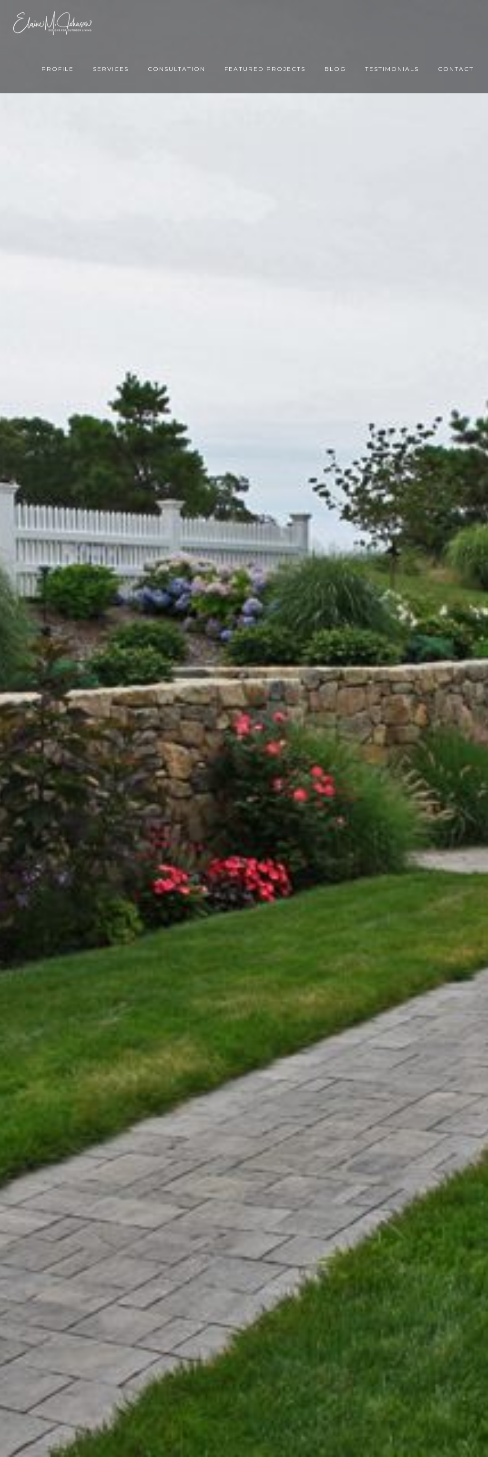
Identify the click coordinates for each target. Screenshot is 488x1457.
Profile (57, 68)
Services (111, 68)
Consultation (176, 68)
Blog (335, 68)
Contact (456, 68)
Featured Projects (264, 68)
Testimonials (392, 68)
